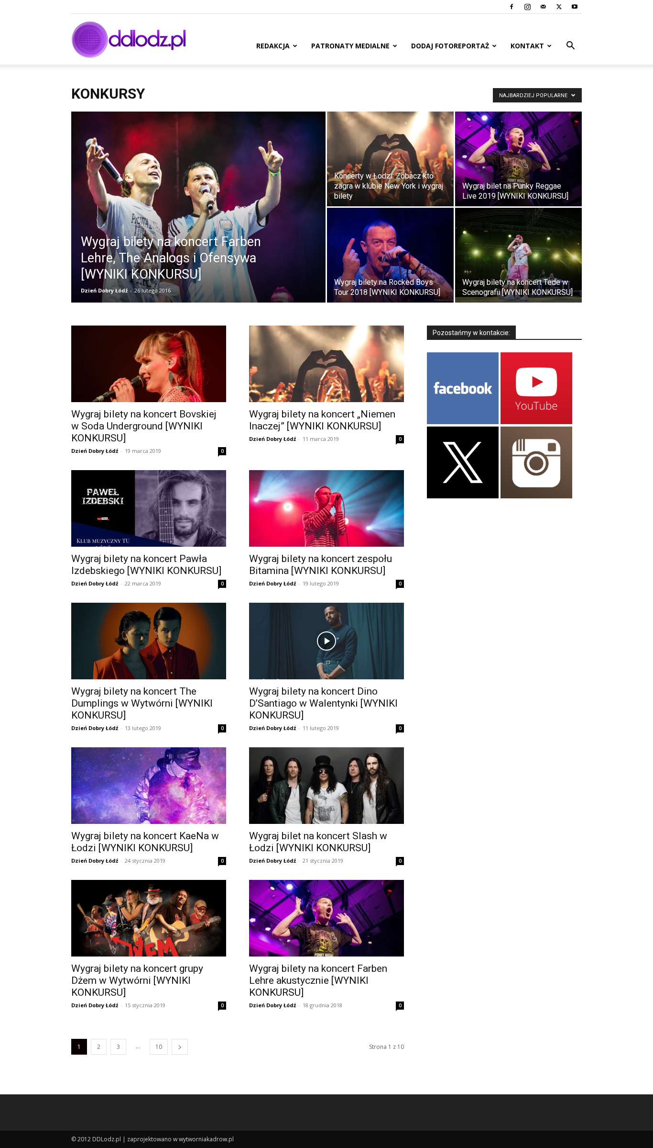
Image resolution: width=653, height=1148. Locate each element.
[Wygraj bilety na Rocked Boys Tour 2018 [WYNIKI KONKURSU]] (390, 255)
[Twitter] (559, 6)
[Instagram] (527, 6)
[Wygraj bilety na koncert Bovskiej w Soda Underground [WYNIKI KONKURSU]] (148, 364)
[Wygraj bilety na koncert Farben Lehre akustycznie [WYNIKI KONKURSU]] (326, 918)
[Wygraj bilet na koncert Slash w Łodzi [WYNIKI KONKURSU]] (326, 785)
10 (158, 1047)
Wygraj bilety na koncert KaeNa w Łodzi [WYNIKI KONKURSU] (145, 842)
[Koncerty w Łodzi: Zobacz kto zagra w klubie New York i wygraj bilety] (390, 159)
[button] (570, 46)
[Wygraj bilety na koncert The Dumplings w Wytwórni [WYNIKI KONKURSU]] (148, 641)
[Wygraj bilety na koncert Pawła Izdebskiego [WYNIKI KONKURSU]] (148, 508)
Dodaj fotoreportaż (450, 45)
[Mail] (543, 6)
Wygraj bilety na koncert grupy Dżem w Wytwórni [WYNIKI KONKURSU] (137, 980)
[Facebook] (511, 6)
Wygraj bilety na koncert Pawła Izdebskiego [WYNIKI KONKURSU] (146, 564)
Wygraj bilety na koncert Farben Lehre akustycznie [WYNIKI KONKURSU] (318, 980)
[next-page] (180, 1047)
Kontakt (527, 45)
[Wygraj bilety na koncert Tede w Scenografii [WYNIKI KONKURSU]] (518, 255)
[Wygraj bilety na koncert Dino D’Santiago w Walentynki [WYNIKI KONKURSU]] (326, 641)
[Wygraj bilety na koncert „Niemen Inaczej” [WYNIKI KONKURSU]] (326, 364)
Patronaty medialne (350, 45)
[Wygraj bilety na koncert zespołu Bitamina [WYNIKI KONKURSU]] (326, 508)
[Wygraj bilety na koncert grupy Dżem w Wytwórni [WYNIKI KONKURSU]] (148, 918)
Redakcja (273, 45)
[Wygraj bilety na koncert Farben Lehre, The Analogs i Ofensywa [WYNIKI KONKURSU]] (198, 222)
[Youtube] (574, 6)
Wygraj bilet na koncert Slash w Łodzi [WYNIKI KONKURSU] (318, 842)
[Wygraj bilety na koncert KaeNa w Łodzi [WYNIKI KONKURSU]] (148, 785)
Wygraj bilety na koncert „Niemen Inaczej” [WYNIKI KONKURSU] (322, 420)
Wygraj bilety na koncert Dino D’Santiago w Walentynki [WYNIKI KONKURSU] (323, 703)
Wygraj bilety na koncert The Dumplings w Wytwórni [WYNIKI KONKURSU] (142, 703)
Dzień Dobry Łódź (104, 290)
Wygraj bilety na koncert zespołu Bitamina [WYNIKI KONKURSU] (320, 564)
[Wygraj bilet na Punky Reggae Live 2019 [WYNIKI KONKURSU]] (518, 159)
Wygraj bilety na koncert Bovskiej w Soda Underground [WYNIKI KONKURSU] (144, 426)
